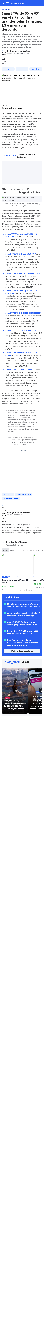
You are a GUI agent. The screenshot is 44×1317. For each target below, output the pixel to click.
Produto (6, 9)
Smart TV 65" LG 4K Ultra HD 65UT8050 (22, 273)
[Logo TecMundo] (15, 3)
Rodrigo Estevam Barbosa (18, 51)
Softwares (24, 550)
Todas (5, 550)
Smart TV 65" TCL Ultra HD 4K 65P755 (21, 330)
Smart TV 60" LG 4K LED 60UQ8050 (20, 254)
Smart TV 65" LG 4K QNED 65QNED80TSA (23, 313)
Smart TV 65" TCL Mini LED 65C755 (20, 369)
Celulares (13, 550)
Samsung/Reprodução (12, 108)
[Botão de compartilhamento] (8, 69)
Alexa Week (34, 550)
